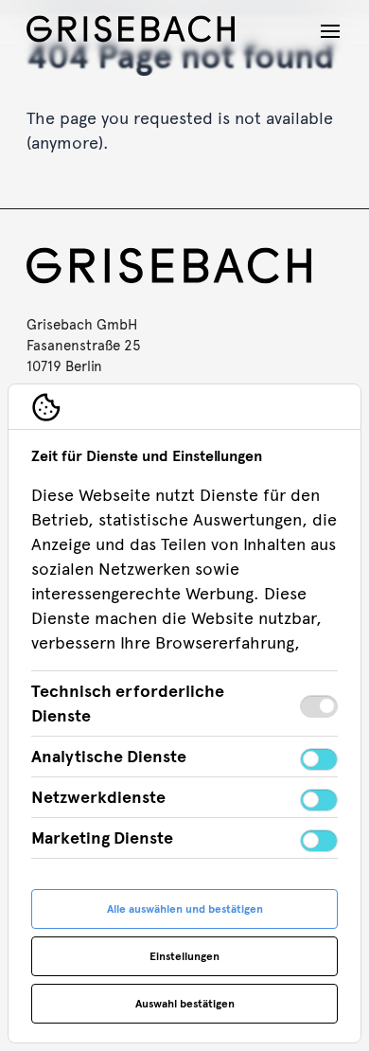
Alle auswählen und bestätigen (185, 909)
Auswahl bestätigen (185, 1003)
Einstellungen (184, 956)
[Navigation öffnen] (330, 31)
